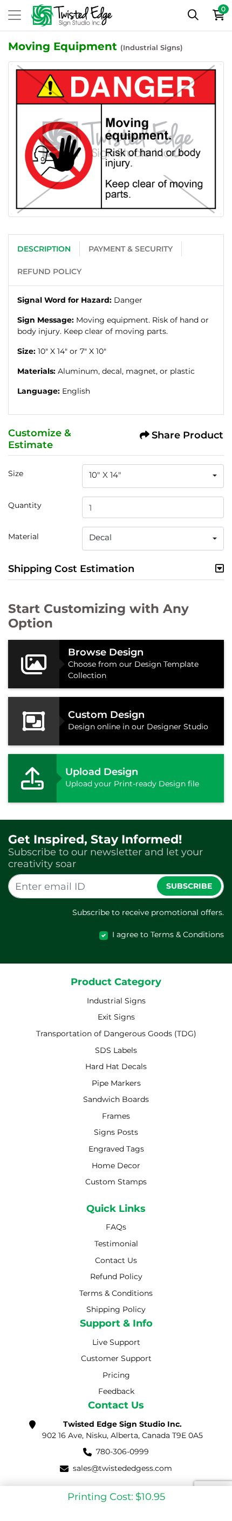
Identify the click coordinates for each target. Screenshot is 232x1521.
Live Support (116, 1342)
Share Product (187, 435)
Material (23, 536)
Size (15, 473)
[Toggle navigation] (14, 15)
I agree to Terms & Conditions (168, 934)
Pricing (116, 1375)
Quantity (25, 505)
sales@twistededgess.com (122, 1468)
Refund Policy (49, 271)
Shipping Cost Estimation (71, 569)
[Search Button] (193, 15)
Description (44, 249)
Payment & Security (130, 249)
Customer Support (116, 1358)
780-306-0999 (122, 1451)
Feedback (116, 1391)
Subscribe (189, 886)
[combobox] (153, 476)
